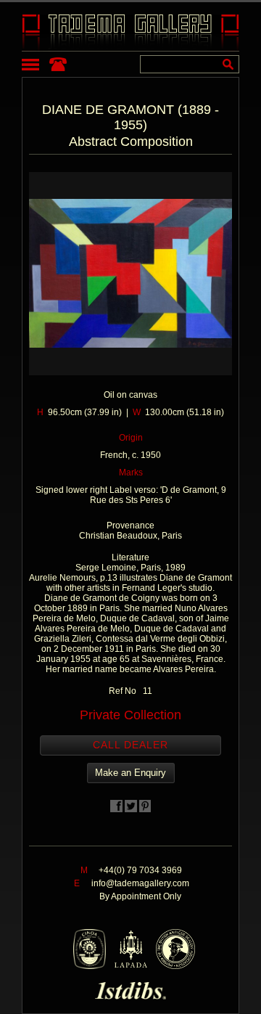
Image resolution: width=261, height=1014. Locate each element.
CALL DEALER (130, 745)
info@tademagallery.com (140, 883)
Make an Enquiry (130, 772)
